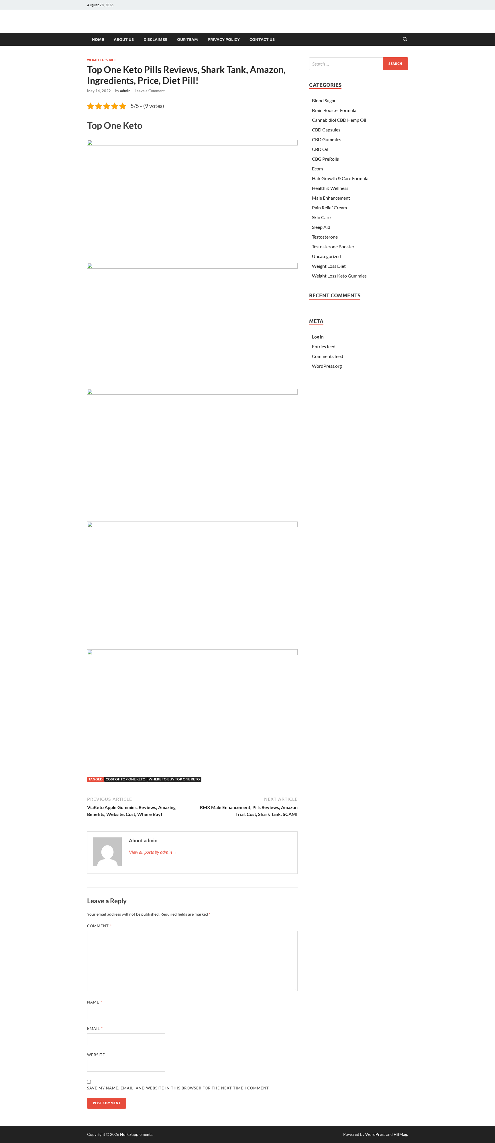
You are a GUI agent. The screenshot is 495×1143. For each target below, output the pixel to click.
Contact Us (262, 39)
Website (96, 1054)
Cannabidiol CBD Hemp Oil (339, 120)
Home (98, 39)
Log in (318, 336)
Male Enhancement (331, 197)
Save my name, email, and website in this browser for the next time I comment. (178, 1088)
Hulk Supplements (136, 1134)
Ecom (317, 168)
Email (95, 1028)
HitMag (400, 1134)
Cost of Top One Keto (126, 779)
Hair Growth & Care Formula (340, 178)
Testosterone (325, 236)
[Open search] (405, 39)
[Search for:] (358, 63)
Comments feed (327, 356)
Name (94, 1002)
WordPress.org (327, 366)
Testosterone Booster (333, 246)
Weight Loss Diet (101, 60)
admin (125, 90)
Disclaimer (155, 39)
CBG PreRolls (325, 159)
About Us (124, 39)
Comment (99, 926)
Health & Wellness (330, 188)
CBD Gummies (326, 139)
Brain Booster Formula (334, 110)
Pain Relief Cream (329, 207)
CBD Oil (320, 149)
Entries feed (323, 346)
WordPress (375, 1134)
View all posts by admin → (153, 852)
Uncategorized (326, 256)
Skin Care (321, 217)
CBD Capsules (326, 129)
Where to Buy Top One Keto (174, 779)
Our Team (187, 39)
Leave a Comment (150, 90)
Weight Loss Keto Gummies (339, 275)
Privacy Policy (224, 39)
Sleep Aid (321, 227)
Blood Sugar (324, 100)
